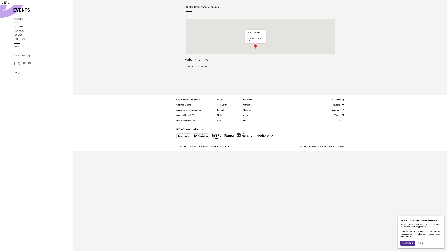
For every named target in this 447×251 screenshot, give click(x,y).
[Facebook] (14, 64)
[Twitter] (18, 64)
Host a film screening (22, 56)
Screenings (18, 27)
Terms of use (216, 146)
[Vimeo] (24, 64)
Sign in (16, 46)
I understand (407, 243)
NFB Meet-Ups (19, 39)
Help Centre (222, 105)
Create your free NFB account (189, 100)
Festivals (18, 35)
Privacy (228, 146)
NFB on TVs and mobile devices (190, 129)
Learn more (422, 243)
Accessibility (182, 146)
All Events (18, 19)
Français (17, 73)
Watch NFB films (183, 105)
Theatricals (19, 31)
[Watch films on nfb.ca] (6, 3)
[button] (255, 46)
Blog (244, 120)
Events (21, 10)
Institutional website (199, 146)
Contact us (221, 110)
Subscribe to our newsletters (188, 110)
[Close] (263, 32)
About (219, 100)
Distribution (247, 105)
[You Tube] (29, 64)
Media (219, 115)
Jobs (219, 120)
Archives (246, 115)
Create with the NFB (185, 115)
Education (246, 110)
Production (247, 100)
